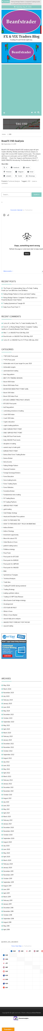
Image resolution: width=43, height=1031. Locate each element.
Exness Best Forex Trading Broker (14, 454)
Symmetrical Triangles (11, 575)
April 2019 (6, 893)
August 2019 (7, 886)
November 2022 (8, 747)
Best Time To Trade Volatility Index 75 (24, 323)
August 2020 (7, 842)
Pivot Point (7, 553)
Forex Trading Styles (10, 484)
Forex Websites (9, 487)
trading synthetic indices (11, 593)
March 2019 (7, 897)
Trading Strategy (9, 589)
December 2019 (8, 871)
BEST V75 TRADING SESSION (13, 378)
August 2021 (7, 798)
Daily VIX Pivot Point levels (12, 436)
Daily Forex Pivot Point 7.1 (11, 307)
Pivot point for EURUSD (11, 560)
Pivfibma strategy (9, 549)
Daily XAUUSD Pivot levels (12, 440)
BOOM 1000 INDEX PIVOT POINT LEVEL (16, 389)
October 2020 (7, 835)
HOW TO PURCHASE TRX (12, 520)
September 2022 (8, 754)
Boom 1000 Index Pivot (11, 385)
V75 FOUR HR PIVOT (10, 607)
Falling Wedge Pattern (11, 465)
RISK (5, 571)
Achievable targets (10, 367)
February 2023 (8, 736)
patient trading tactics (11, 546)
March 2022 (7, 776)
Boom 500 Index (9, 392)
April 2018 (6, 929)
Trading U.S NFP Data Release (13, 597)
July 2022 (6, 762)
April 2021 (6, 813)
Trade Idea (7, 582)
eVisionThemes (36, 1012)
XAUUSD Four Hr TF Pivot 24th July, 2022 (25, 340)
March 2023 (7, 733)
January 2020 (7, 867)
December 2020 (8, 827)
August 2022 (7, 758)
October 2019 (7, 878)
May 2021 (6, 809)
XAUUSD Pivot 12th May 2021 (19, 333)
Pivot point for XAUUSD (11, 567)
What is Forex (8, 611)
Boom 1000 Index (9, 382)
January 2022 (7, 784)
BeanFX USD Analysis (13, 141)
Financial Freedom (9, 469)
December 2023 (8, 714)
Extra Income (8, 462)
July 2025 (6, 696)
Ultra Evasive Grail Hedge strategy (15, 600)
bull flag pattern (9, 407)
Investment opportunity (11, 535)
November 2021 (8, 791)
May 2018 (6, 926)
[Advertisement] (21, 87)
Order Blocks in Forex (10, 542)
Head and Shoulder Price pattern (14, 516)
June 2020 (6, 849)
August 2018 (7, 922)
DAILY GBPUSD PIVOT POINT (13, 433)
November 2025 (8, 692)
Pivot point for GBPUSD (11, 564)
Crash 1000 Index (9, 414)
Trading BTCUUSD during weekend (15, 586)
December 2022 (8, 743)
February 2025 (8, 700)
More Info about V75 (10, 538)
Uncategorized (8, 604)
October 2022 (7, 751)
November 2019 (8, 875)
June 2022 (6, 765)
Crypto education (9, 422)
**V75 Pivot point (9, 360)
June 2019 (6, 889)
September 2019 (8, 882)
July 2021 (6, 802)
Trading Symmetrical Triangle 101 (14, 303)
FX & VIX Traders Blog (22, 37)
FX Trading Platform (10, 502)
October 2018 (7, 915)
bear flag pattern (9, 374)
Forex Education (9, 476)
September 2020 (8, 838)
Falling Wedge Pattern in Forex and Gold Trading (19, 294)
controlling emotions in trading (14, 411)
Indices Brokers (8, 527)
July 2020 (6, 846)
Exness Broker (8, 458)
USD (29, 181)
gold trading (8, 509)
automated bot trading (11, 371)
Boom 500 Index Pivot (11, 396)
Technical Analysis (14, 181)
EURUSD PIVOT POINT (11, 451)
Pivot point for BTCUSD (11, 556)
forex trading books (10, 480)
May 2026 (6, 685)
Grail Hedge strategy (10, 513)
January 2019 (7, 904)
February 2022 (8, 780)
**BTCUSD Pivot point (11, 356)
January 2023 (7, 740)
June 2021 (6, 805)
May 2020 (6, 853)
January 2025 (7, 703)
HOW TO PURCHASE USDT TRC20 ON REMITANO (20, 524)
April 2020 (6, 856)
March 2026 (7, 689)
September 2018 (8, 918)
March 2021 (7, 816)
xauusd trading (8, 626)
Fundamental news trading (12, 495)
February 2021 (7, 820)
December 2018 (8, 907)
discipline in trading (10, 443)
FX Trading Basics (9, 498)
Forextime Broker (9, 491)
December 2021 (8, 787)
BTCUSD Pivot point (10, 403)
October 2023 (7, 718)
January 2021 (7, 824)
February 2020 (8, 864)
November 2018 (8, 911)
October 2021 (7, 794)
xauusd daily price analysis (12, 618)
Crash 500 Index (9, 418)
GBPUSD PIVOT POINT (11, 505)
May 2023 (6, 725)
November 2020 (8, 831)
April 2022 (6, 773)
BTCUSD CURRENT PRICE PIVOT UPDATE (17, 400)
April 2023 (6, 729)
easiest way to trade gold (12, 447)
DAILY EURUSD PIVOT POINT (13, 429)
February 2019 (7, 900)
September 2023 (8, 722)
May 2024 (6, 711)
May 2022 (6, 769)
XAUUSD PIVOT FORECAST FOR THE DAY (17, 622)
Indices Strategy (9, 531)
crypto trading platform (11, 425)
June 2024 (6, 707)
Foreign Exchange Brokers (12, 473)
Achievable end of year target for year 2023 (18, 363)
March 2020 (7, 860)
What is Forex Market (10, 615)
